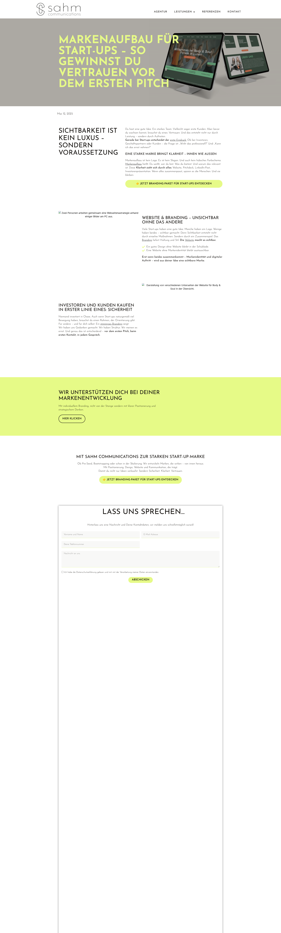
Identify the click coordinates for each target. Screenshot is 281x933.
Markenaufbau (133, 164)
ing (150, 240)
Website (189, 240)
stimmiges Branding (111, 324)
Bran (144, 240)
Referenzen (211, 12)
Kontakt (234, 12)
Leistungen (183, 12)
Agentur (160, 12)
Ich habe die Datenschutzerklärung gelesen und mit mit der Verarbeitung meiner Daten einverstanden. (111, 572)
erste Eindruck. (178, 140)
